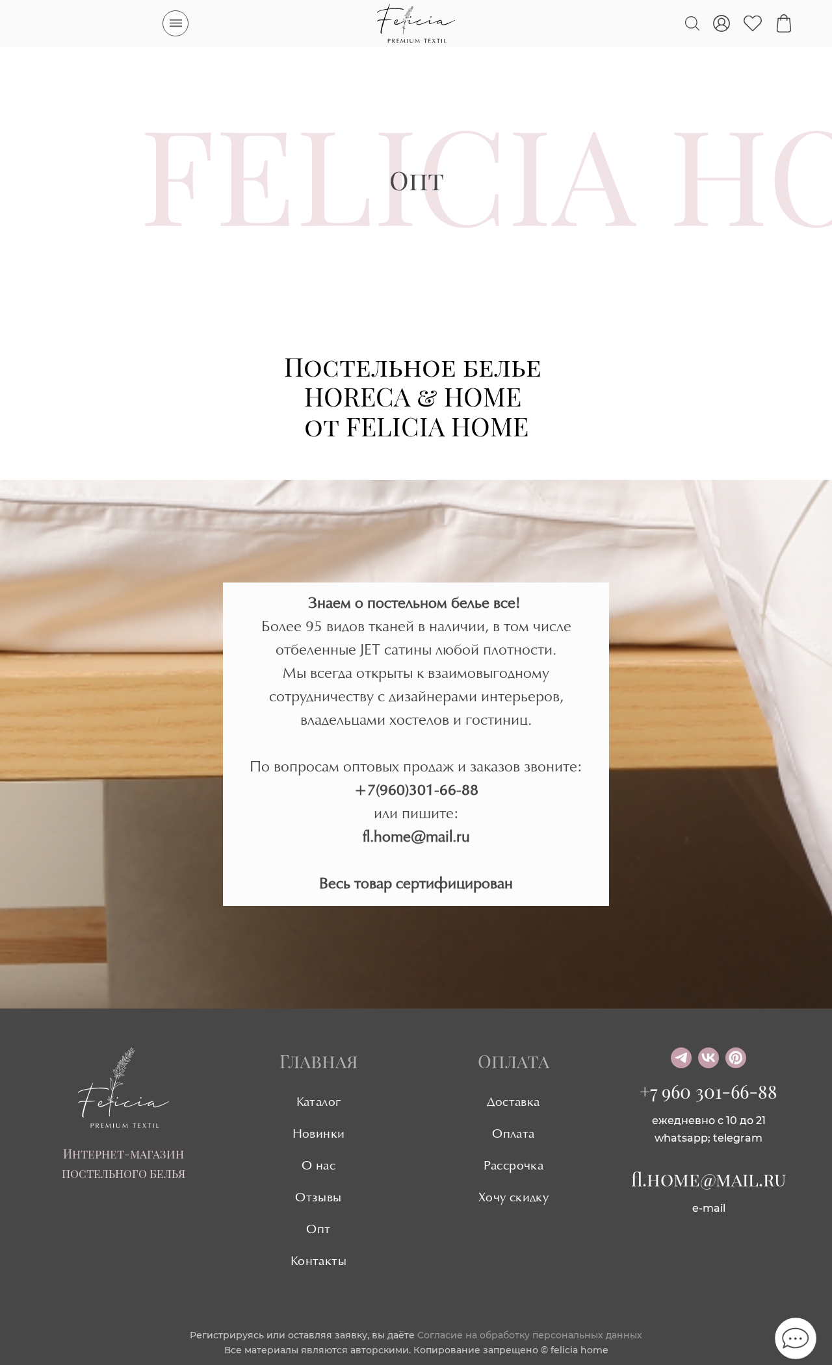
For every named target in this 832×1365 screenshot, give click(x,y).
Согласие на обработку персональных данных (529, 1335)
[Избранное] (753, 23)
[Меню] (175, 23)
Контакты (318, 1261)
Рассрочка (514, 1166)
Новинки (318, 1134)
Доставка (513, 1102)
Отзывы (318, 1198)
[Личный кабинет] (721, 23)
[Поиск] (692, 23)
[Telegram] (681, 1057)
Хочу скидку (513, 1198)
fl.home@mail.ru (708, 1179)
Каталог (318, 1102)
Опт (318, 1229)
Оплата (513, 1134)
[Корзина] (784, 23)
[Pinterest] (735, 1057)
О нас (318, 1166)
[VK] (708, 1057)
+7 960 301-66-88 (708, 1091)
